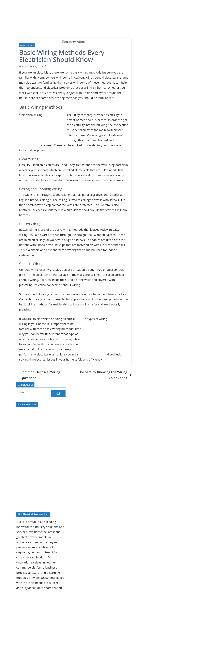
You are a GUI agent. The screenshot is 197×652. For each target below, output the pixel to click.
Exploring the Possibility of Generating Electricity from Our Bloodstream (37, 438)
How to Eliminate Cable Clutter (36, 504)
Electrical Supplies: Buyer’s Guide (38, 412)
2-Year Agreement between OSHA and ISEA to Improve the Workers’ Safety (38, 484)
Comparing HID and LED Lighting (38, 418)
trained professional (92, 354)
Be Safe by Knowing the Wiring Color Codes (103, 375)
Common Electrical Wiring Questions (40, 375)
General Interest (27, 45)
